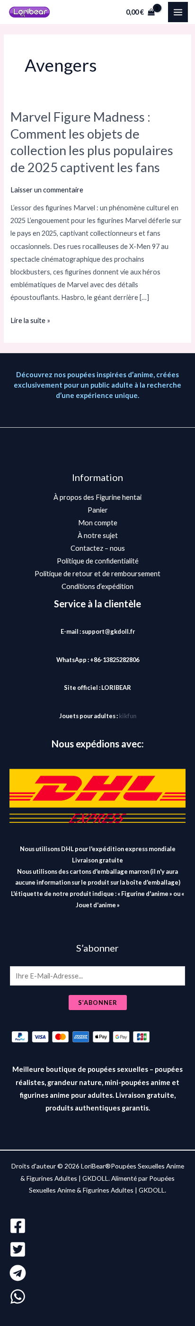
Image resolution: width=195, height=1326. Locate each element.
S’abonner (97, 1002)
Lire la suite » (30, 319)
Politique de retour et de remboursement (97, 574)
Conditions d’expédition (97, 586)
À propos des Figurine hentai (97, 497)
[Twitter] (97, 1249)
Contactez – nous (98, 548)
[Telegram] (97, 1273)
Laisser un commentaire (46, 190)
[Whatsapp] (97, 1296)
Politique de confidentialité (98, 561)
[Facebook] (97, 1226)
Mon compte (97, 523)
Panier (98, 510)
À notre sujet (98, 535)
